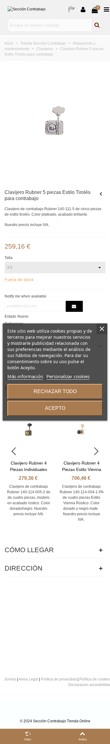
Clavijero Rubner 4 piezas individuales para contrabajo (28, 469)
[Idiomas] (71, 9)
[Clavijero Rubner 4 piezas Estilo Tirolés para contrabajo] (100, 194)
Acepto (55, 408)
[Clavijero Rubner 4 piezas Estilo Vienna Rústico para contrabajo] (81, 429)
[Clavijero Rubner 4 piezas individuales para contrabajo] (29, 429)
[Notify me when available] (74, 306)
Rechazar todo (55, 391)
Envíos (10, 679)
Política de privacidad (59, 679)
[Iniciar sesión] (83, 9)
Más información (25, 376)
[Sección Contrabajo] (35, 9)
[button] (96, 451)
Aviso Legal (28, 679)
